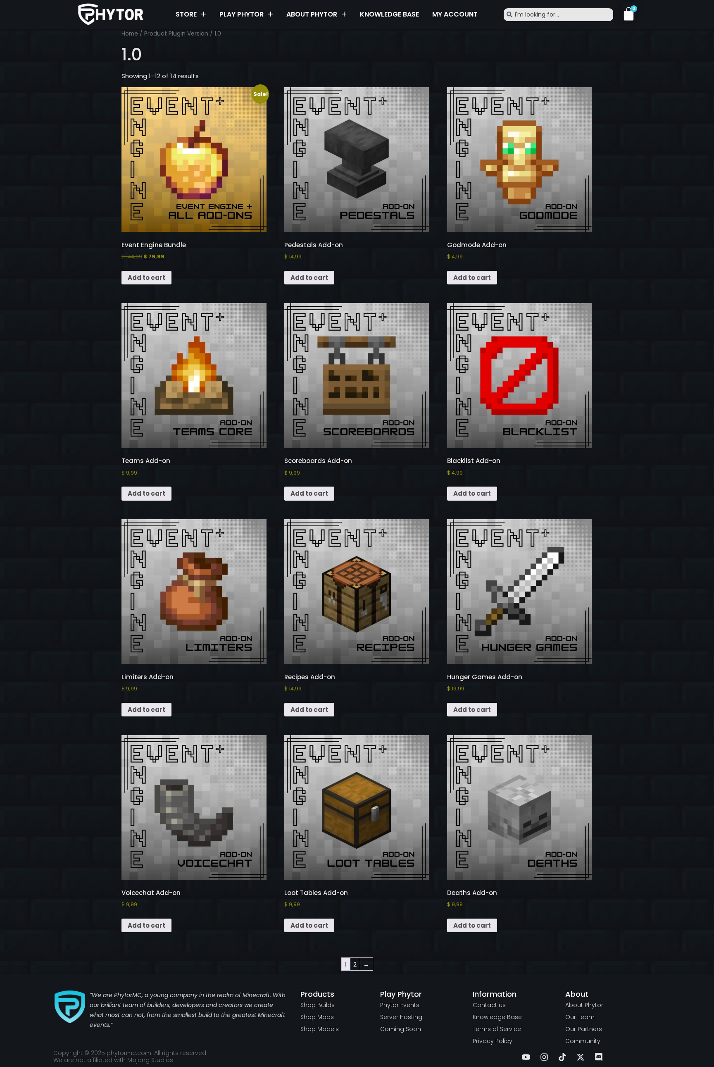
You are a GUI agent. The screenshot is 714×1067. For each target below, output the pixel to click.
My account (455, 14)
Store (186, 14)
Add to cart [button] (146, 277)
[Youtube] (526, 1057)
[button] (191, 14)
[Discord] (599, 1057)
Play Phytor (241, 14)
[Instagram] (544, 1057)
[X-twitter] (580, 1057)
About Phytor (311, 14)
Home (129, 34)
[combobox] (558, 14)
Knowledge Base (389, 14)
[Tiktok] (562, 1057)
